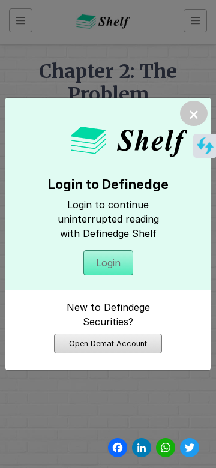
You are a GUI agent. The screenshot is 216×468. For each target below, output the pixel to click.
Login (108, 263)
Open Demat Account (108, 343)
